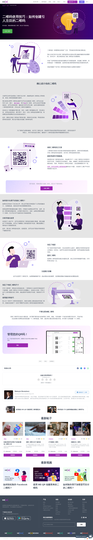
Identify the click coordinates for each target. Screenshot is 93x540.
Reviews (58, 514)
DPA (69, 514)
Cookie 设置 (71, 510)
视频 (83, 508)
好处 (44, 502)
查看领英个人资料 (82, 392)
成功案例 (84, 510)
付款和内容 (58, 504)
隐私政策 (70, 504)
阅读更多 (13, 455)
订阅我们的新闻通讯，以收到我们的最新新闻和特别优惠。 (57, 519)
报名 (18, 345)
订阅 (81, 524)
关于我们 (58, 502)
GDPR (69, 512)
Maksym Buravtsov (22, 391)
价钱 (50, 1)
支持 (64, 1)
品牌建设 (52, 361)
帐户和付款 (70, 502)
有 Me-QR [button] (35, 1)
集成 (57, 510)
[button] (88, 2)
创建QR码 (71, 1)
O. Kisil (29, 451)
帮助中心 (84, 512)
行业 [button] (58, 1)
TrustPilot (58, 512)
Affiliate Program (47, 506)
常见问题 (84, 502)
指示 (83, 504)
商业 (45, 361)
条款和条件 (70, 506)
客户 (40, 361)
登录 (82, 1)
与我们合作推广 (47, 510)
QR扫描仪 (44, 1)
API (44, 504)
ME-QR (3, 5)
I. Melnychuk (8, 451)
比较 (54, 1)
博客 (7, 5)
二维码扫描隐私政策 (73, 508)
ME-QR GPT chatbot (48, 508)
